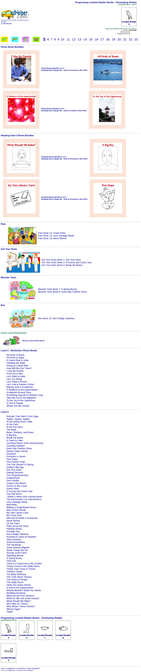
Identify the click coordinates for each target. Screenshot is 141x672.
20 (119, 39)
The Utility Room (15, 582)
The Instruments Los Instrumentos (24, 499)
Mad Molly (12, 504)
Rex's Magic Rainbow (17, 534)
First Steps (12, 459)
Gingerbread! (13, 478)
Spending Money (15, 555)
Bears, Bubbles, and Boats (20, 432)
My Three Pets (14, 515)
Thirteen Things (14, 571)
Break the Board (15, 437)
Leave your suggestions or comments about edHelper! (17, 670)
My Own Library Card (17, 512)
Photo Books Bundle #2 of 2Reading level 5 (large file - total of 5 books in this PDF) (63, 110)
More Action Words (16, 510)
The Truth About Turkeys (19, 577)
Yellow (10, 611)
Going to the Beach (16, 483)
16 (96, 39)
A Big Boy (11, 435)
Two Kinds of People (17, 579)
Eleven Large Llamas (17, 451)
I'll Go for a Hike (15, 373)
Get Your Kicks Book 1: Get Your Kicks (61, 259)
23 (136, 39)
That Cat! (11, 561)
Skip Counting (14, 539)
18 (108, 39)
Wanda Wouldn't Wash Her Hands (24, 590)
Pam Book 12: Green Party (52, 233)
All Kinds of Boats (15, 355)
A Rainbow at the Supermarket (22, 389)
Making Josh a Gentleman (20, 387)
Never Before (13, 520)
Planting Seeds (14, 528)
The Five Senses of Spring (20, 464)
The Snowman (14, 544)
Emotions (11, 453)
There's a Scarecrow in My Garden (24, 563)
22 (130, 39)
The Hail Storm (14, 494)
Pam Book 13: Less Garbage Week (56, 235)
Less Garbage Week (17, 502)
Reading (3, 22)
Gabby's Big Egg (15, 467)
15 (91, 39)
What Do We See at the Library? (23, 598)
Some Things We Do (17, 550)
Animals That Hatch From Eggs (22, 416)
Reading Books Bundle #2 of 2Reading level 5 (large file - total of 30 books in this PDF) (64, 198)
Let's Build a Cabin (16, 376)
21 (125, 39)
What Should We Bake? (19, 601)
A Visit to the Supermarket (20, 587)
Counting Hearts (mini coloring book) (25, 443)
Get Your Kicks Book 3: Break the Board (61, 265)
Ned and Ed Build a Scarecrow (22, 518)
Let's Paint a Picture (17, 381)
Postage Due (13, 531)
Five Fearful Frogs (16, 461)
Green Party (13, 488)
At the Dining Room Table (19, 421)
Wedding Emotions (16, 593)
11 (68, 39)
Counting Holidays (16, 445)
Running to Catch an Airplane (21, 536)
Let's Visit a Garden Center (20, 384)
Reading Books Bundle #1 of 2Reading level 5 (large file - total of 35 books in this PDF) (64, 158)
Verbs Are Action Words (19, 585)
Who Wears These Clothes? (21, 606)
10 (62, 39)
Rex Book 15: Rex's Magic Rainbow (56, 318)
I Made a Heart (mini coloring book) (24, 496)
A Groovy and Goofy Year (20, 491)
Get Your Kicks (14, 470)
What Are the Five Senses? (20, 595)
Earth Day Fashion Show (19, 448)
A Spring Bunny (14, 558)
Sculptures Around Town (19, 392)
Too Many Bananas (16, 574)
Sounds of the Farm (17, 553)
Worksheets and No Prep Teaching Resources (15, 20)
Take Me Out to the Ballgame (21, 397)
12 (73, 39)
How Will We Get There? (19, 368)
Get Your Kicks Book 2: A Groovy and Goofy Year (66, 262)
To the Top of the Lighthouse (21, 400)
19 (113, 39)
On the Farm (13, 523)
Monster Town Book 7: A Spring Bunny (57, 289)
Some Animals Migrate (18, 547)
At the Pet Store (15, 427)
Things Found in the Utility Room (23, 566)
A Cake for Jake (15, 440)
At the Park (12, 424)
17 (102, 39)
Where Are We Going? (18, 405)
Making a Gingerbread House (21, 507)
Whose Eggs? (14, 609)
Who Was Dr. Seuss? (17, 603)
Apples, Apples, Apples (18, 419)
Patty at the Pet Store (17, 526)
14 (85, 39)
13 (79, 39)
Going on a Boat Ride (17, 365)
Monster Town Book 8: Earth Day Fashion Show (62, 291)
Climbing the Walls (16, 363)
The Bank (11, 429)
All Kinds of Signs (15, 357)
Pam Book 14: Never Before (52, 238)
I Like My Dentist (15, 371)
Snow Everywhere (16, 542)
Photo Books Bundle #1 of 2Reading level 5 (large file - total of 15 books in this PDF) (64, 69)
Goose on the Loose (17, 486)
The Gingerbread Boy (17, 475)
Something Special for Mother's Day (25, 395)
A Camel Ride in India (17, 360)
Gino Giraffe (13, 480)
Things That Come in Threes (21, 569)
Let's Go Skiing (14, 379)
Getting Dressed (15, 472)
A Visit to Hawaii (15, 403)
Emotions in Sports (16, 456)
